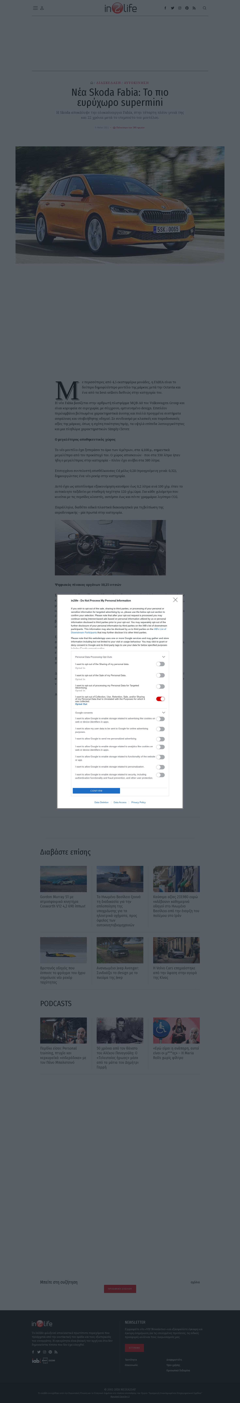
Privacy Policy (138, 802)
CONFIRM (96, 791)
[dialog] (120, 701)
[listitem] (120, 657)
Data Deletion (102, 802)
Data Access (120, 802)
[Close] (176, 601)
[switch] (160, 664)
